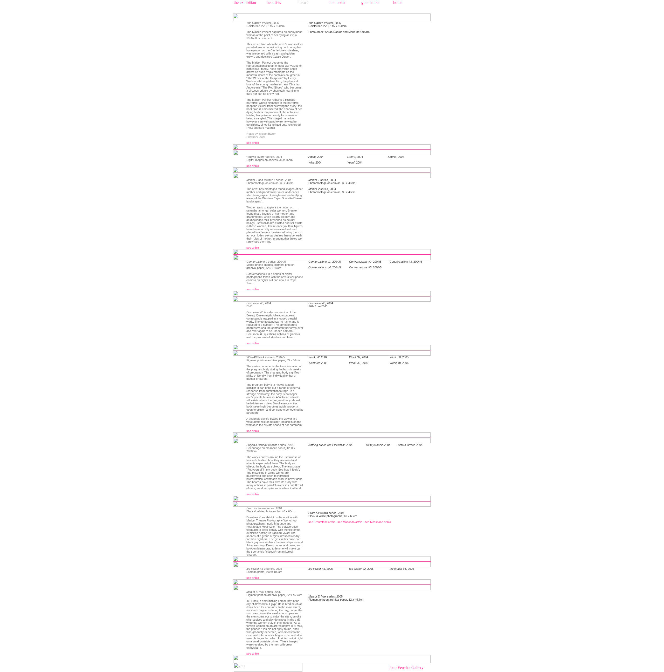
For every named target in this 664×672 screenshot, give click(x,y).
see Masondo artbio (349, 522)
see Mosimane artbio (378, 522)
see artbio (252, 142)
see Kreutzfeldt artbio (321, 522)
